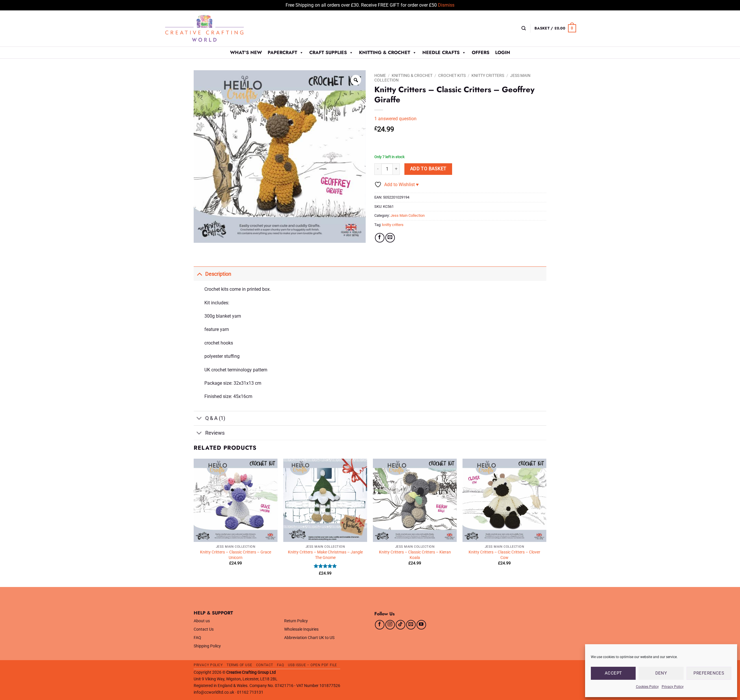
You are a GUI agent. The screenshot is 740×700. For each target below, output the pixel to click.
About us (202, 620)
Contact (264, 665)
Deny (661, 673)
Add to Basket (428, 168)
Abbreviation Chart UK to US (309, 637)
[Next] (546, 522)
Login (502, 52)
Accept (613, 673)
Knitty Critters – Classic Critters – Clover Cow (504, 555)
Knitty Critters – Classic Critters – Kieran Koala (415, 555)
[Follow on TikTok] (400, 624)
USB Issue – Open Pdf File (312, 665)
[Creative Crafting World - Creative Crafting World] (215, 28)
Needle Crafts (441, 52)
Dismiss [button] (446, 5)
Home (380, 75)
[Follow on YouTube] (421, 624)
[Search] (523, 28)
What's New (246, 52)
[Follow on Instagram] (390, 624)
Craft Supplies (328, 52)
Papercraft (282, 52)
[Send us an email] (411, 624)
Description (218, 274)
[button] (555, 28)
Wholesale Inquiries (301, 629)
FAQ (197, 637)
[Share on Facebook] (379, 237)
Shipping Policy (207, 646)
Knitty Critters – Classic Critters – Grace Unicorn (235, 555)
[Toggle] (199, 274)
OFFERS (480, 52)
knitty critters (393, 225)
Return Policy (296, 620)
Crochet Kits (452, 75)
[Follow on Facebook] (379, 624)
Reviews (215, 433)
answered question (395, 118)
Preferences (708, 673)
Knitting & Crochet (384, 52)
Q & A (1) (215, 418)
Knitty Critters (487, 75)
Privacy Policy (673, 687)
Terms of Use (239, 665)
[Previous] (194, 522)
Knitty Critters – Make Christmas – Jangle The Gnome (325, 555)
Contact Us (204, 629)
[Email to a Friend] (390, 237)
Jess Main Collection (408, 215)
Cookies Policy (647, 687)
